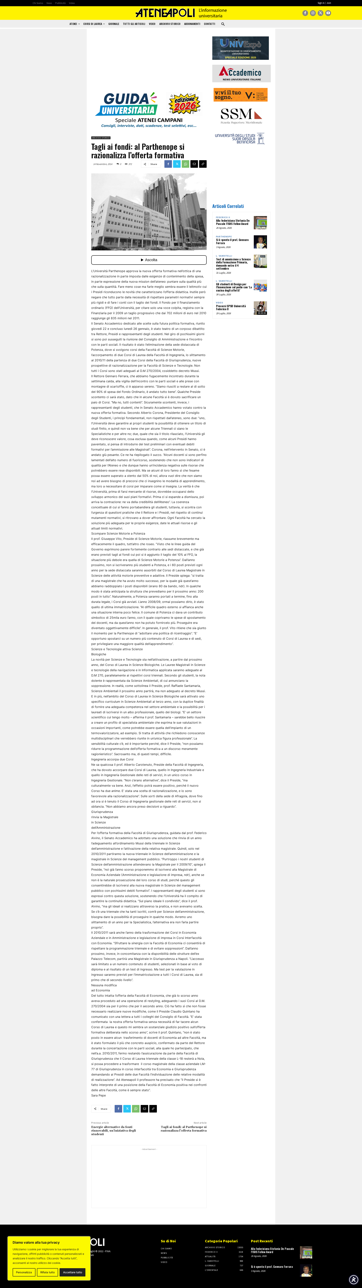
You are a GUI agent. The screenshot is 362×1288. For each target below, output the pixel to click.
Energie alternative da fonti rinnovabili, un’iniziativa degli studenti (113, 1130)
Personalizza (24, 1272)
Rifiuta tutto (47, 1272)
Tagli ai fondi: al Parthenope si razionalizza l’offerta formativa (184, 1129)
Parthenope (224, 236)
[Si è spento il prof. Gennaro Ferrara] (260, 242)
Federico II (223, 217)
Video (219, 303)
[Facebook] (305, 13)
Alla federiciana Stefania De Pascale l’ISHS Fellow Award (233, 222)
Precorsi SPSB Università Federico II (231, 307)
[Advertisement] (149, 62)
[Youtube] (328, 13)
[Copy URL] (203, 164)
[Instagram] (313, 13)
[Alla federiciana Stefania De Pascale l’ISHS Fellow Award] (260, 222)
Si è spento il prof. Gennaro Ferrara (232, 241)
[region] (49, 1258)
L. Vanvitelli (224, 256)
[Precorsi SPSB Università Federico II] (260, 308)
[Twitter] (321, 13)
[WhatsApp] (185, 164)
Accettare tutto (72, 1272)
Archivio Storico (101, 138)
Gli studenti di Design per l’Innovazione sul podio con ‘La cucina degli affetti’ (234, 287)
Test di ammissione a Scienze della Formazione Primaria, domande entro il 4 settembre (233, 264)
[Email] (194, 164)
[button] (223, 24)
